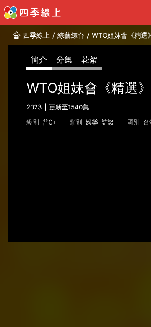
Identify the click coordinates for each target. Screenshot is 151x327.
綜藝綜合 (70, 35)
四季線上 (36, 35)
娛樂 (92, 122)
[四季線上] (32, 13)
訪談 (108, 122)
